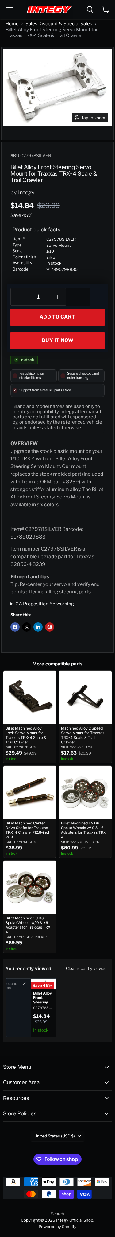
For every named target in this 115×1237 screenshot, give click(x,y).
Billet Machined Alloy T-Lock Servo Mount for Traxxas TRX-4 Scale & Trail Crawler (26, 735)
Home (12, 23)
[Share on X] (26, 627)
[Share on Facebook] (15, 627)
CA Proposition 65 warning (44, 604)
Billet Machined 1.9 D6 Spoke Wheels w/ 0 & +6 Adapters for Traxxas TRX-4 (84, 830)
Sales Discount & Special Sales (58, 23)
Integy (26, 192)
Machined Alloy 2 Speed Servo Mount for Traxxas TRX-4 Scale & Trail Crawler (82, 735)
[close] (24, 984)
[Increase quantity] (58, 297)
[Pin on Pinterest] (49, 627)
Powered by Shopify (57, 1226)
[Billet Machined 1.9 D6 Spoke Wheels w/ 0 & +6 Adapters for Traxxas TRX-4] (85, 792)
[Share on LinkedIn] (38, 627)
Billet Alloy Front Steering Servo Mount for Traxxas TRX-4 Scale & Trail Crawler (42, 998)
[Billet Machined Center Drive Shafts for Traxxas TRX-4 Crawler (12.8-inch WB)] (29, 792)
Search (57, 1213)
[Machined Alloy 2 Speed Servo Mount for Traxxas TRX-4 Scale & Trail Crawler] (85, 697)
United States (54, 1135)
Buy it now (58, 340)
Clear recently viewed (86, 968)
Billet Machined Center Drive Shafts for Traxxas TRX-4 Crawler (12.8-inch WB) (28, 830)
